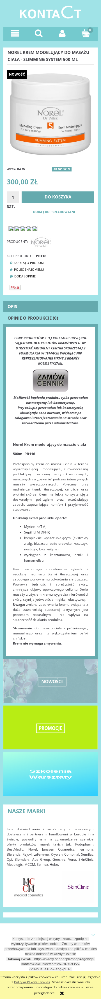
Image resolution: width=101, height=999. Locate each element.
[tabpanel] (50, 491)
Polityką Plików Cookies (32, 982)
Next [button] (87, 884)
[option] (29, 887)
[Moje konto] (62, 33)
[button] (15, 33)
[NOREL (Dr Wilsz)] (40, 241)
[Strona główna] (50, 11)
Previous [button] (14, 884)
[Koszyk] (86, 33)
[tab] (50, 306)
